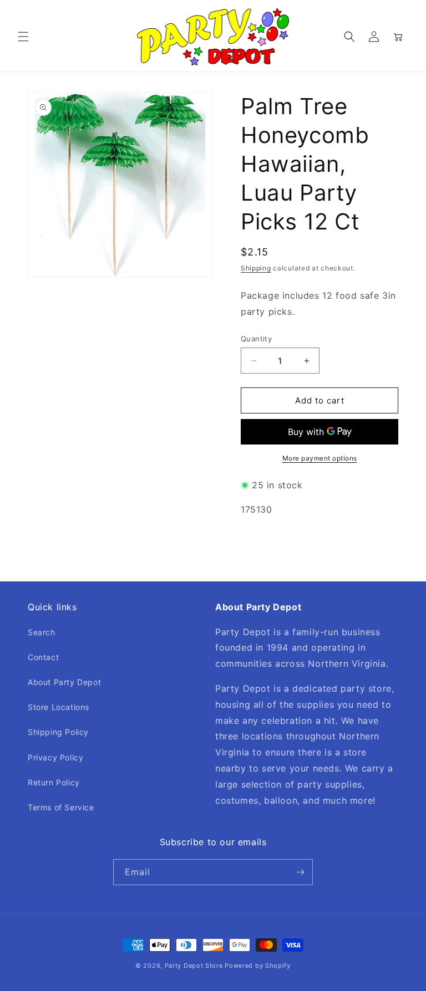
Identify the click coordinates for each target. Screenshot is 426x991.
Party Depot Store (194, 965)
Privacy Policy (55, 757)
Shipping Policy (58, 732)
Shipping (256, 268)
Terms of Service (61, 807)
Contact (43, 657)
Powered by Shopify (258, 965)
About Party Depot (64, 682)
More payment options (319, 458)
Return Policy (54, 782)
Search (41, 632)
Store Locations (58, 707)
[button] (23, 36)
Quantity (256, 338)
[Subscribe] (300, 872)
